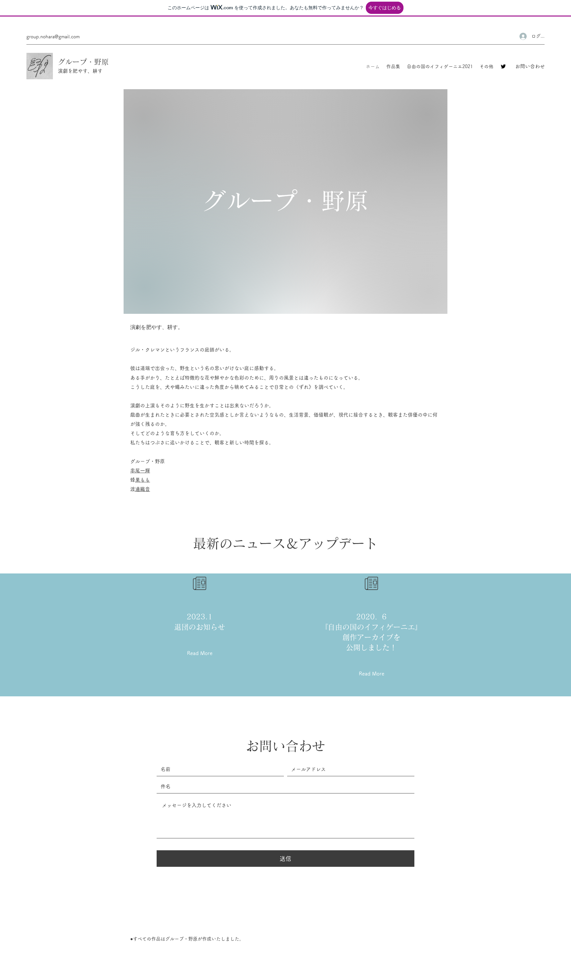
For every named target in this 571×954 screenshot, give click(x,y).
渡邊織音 (142, 489)
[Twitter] (503, 66)
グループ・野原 (83, 61)
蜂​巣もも (142, 479)
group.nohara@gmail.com (53, 36)
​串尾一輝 (140, 470)
